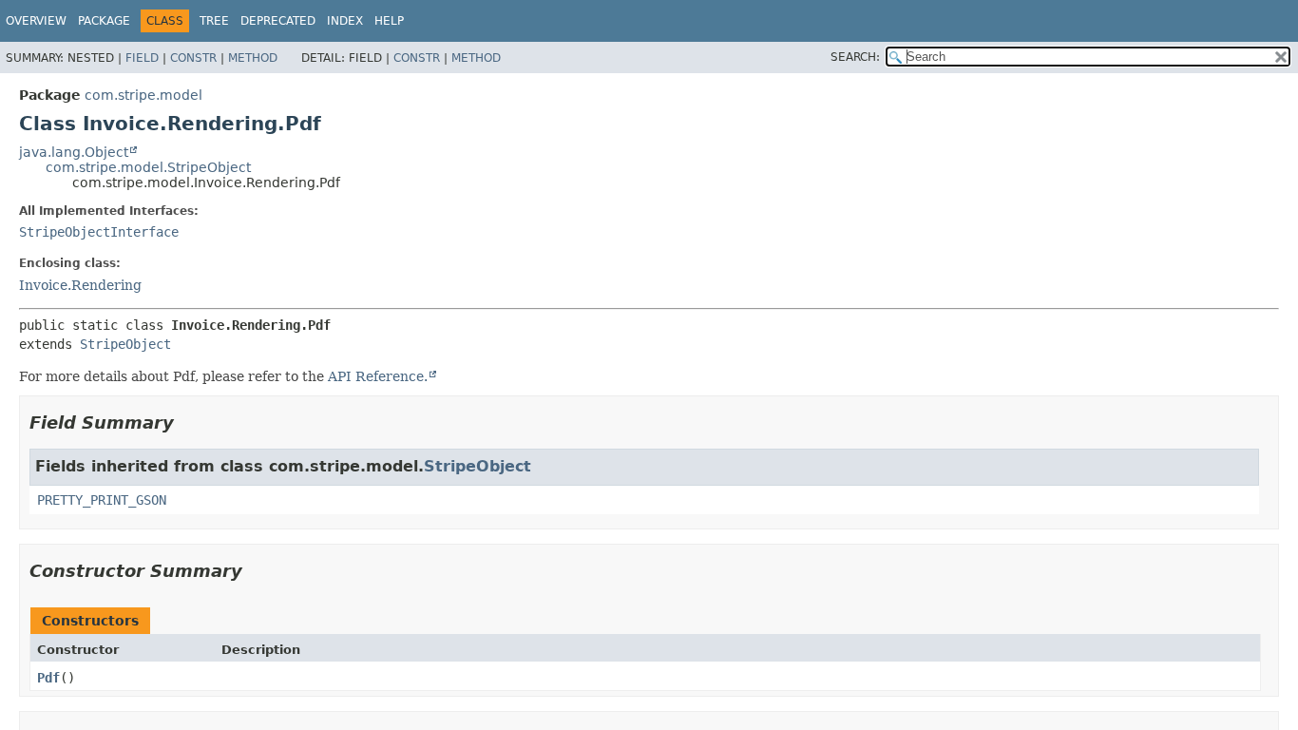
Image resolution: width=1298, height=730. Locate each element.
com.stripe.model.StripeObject (148, 167)
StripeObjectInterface (99, 232)
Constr (193, 58)
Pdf (48, 677)
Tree (214, 21)
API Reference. (378, 376)
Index (345, 21)
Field (142, 58)
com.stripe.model (143, 95)
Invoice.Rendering (80, 285)
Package (104, 21)
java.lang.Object (73, 152)
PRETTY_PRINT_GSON (101, 500)
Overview (36, 21)
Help (389, 21)
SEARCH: (855, 57)
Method (252, 58)
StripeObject (125, 344)
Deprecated (277, 21)
